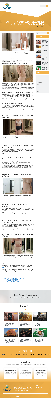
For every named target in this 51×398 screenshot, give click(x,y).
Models (38, 84)
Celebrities (20, 5)
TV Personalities (39, 82)
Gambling (38, 89)
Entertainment (26, 5)
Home (16, 5)
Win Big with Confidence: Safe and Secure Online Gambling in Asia (44, 68)
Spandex (14, 98)
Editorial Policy (46, 0)
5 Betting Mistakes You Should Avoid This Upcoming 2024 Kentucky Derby (45, 46)
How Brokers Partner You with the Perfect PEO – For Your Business (45, 51)
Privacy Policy (29, 0)
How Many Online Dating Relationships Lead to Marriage (45, 41)
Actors (38, 80)
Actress (38, 78)
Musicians (31, 5)
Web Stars (38, 86)
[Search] (47, 6)
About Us (25, 0)
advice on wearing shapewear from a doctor (14, 170)
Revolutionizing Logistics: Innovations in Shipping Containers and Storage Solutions (45, 57)
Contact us (41, 0)
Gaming (36, 5)
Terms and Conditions (35, 0)
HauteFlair (22, 110)
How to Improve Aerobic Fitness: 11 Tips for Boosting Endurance (45, 63)
